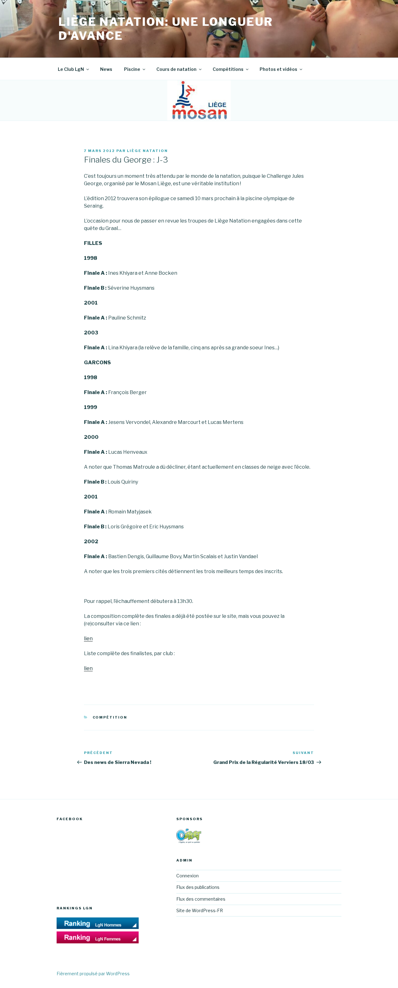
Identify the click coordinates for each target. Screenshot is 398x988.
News (106, 69)
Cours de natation (176, 69)
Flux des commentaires (200, 899)
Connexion (187, 875)
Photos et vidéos (278, 69)
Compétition (110, 717)
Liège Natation (147, 151)
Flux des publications (198, 887)
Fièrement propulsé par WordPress (93, 973)
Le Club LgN (71, 69)
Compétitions (228, 69)
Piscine (132, 69)
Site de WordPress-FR (199, 910)
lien (88, 638)
